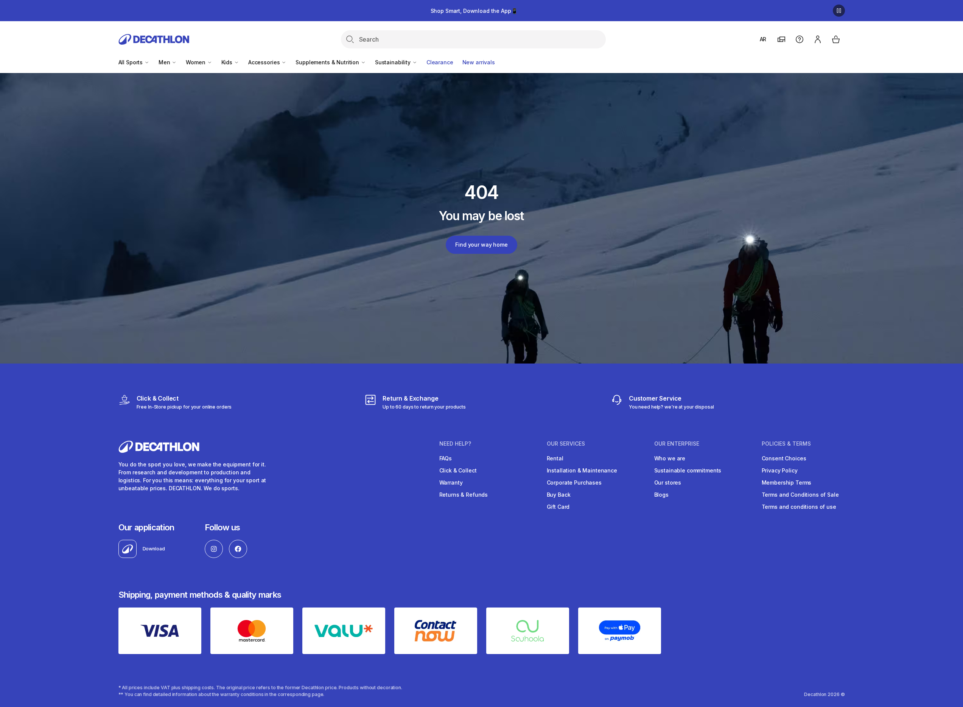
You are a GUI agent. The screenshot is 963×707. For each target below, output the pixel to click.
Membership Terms (787, 482)
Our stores (667, 482)
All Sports (131, 62)
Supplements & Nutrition (328, 62)
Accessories (264, 62)
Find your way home (481, 244)
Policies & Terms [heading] (786, 444)
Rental (555, 458)
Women (196, 62)
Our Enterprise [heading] (676, 444)
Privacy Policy (780, 470)
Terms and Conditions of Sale (800, 494)
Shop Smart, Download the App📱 (474, 11)
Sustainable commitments (688, 470)
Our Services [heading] (566, 444)
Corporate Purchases (574, 482)
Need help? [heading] (455, 444)
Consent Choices (784, 458)
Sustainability (393, 62)
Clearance (439, 62)
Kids (227, 62)
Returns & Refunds (463, 494)
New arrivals (478, 62)
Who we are (670, 458)
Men (165, 62)
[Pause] (839, 11)
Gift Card (558, 506)
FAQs (445, 458)
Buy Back (559, 494)
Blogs (661, 494)
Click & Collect (458, 470)
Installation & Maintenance (582, 470)
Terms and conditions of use (799, 506)
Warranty (451, 482)
